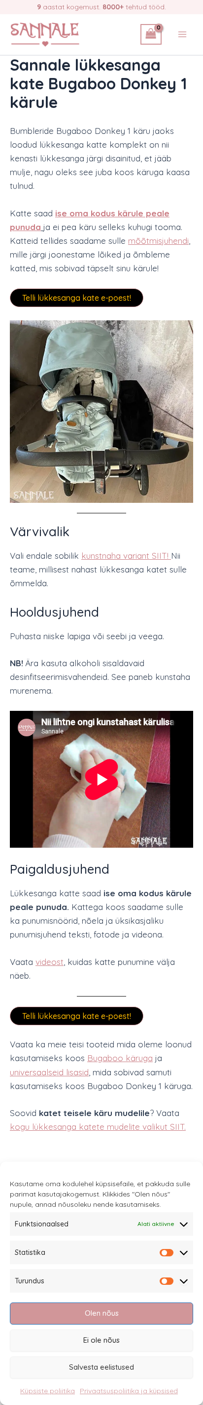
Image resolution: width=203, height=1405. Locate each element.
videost (49, 962)
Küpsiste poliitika (47, 1390)
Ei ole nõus (101, 1340)
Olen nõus (102, 1313)
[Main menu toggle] (182, 34)
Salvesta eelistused (101, 1367)
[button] (101, 411)
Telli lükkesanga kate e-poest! (76, 298)
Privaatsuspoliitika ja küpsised (129, 1390)
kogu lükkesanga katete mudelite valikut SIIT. (98, 1126)
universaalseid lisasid (49, 1072)
